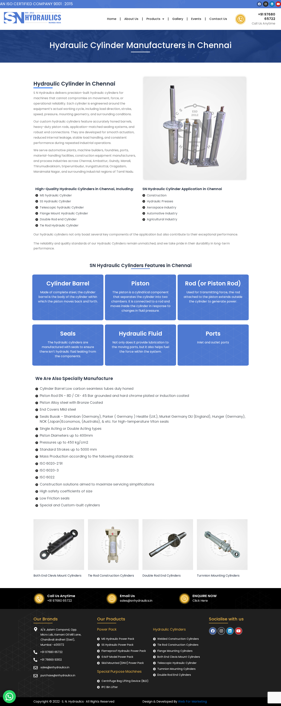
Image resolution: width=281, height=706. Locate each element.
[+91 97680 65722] (35, 652)
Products (153, 19)
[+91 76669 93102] (35, 660)
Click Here (200, 600)
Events (196, 19)
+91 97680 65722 (266, 16)
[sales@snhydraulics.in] (35, 668)
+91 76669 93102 (51, 660)
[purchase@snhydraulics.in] (35, 676)
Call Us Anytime (61, 595)
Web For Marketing (192, 701)
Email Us (127, 595)
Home (111, 19)
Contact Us (218, 19)
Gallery (177, 19)
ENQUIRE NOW (204, 595)
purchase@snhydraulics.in (58, 675)
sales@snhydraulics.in (136, 600)
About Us (131, 19)
